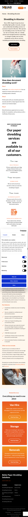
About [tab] (23, 234)
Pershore (6, 366)
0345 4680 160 (17, 3)
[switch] (24, 261)
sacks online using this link (14, 89)
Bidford (23, 364)
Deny (14, 285)
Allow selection (14, 281)
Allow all (14, 276)
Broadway (18, 364)
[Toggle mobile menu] (25, 8)
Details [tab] (14, 234)
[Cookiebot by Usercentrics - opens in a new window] (20, 231)
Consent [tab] (5, 234)
